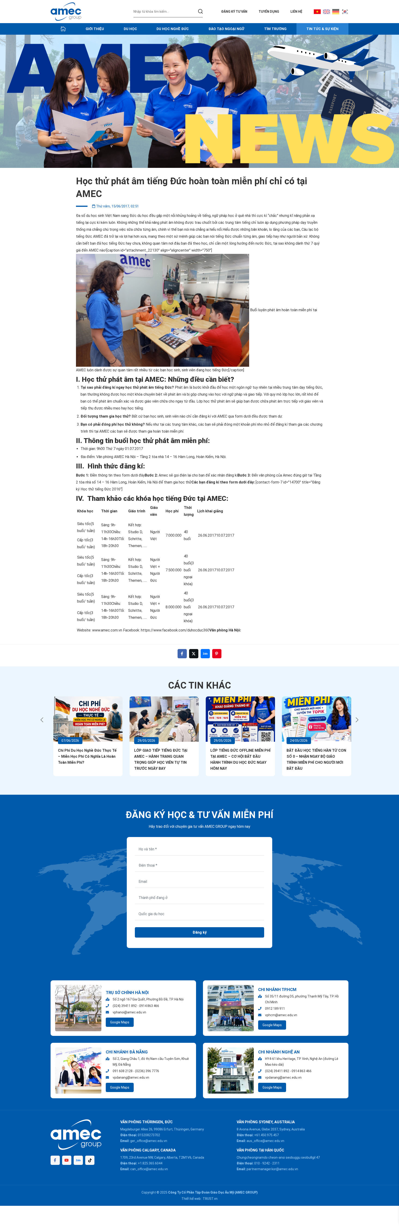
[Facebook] (55, 1160)
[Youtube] (66, 1160)
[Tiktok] (89, 1160)
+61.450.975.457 (266, 1135)
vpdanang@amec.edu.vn (131, 1077)
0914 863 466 (149, 1006)
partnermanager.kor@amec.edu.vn (272, 1169)
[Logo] (66, 11)
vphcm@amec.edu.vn (281, 1015)
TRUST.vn (210, 1198)
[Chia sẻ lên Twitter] (193, 653)
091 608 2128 (123, 1071)
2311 (276, 1163)
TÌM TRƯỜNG (275, 29)
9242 (266, 1163)
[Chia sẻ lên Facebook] (182, 653)
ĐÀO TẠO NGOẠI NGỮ (226, 29)
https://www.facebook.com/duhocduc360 (174, 630)
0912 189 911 (275, 1008)
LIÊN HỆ (296, 11)
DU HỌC (130, 29)
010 (257, 1163)
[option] (199, 101)
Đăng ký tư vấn (234, 11)
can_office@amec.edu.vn (149, 1169)
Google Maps (119, 1022)
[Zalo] (78, 1160)
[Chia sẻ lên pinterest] (216, 653)
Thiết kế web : (191, 1198)
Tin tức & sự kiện (322, 29)
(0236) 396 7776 (147, 1071)
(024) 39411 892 (125, 1006)
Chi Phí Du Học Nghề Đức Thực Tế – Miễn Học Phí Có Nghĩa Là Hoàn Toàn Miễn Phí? (84, 756)
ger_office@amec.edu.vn (148, 1141)
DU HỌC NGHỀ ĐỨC (173, 29)
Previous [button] (42, 719)
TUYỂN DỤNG (269, 11)
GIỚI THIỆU (95, 29)
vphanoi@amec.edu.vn (129, 1012)
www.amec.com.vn (107, 630)
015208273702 (149, 1135)
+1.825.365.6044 (150, 1163)
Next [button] (357, 719)
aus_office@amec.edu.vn (265, 1141)
